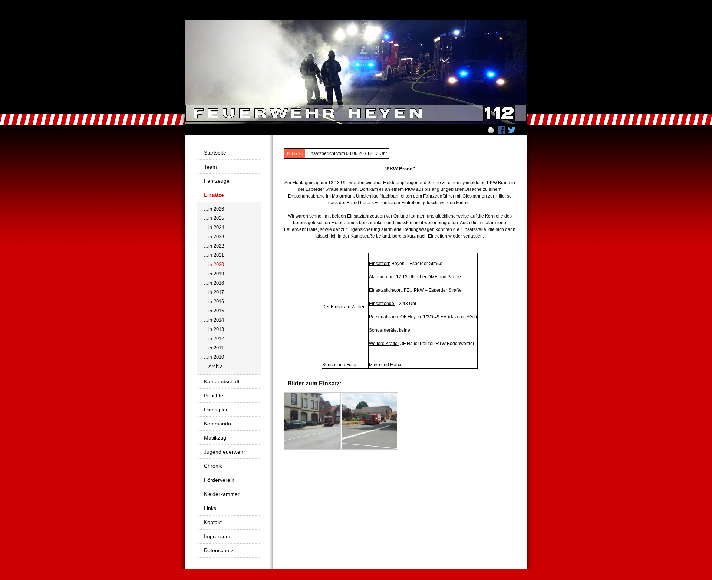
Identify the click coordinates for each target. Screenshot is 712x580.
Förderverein (219, 480)
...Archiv (213, 366)
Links (210, 508)
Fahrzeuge (217, 181)
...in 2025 (214, 218)
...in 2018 (214, 283)
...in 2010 (214, 357)
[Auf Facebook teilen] (501, 129)
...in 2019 (214, 273)
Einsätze (214, 195)
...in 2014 (214, 320)
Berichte (213, 395)
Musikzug (215, 438)
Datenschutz (218, 550)
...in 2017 (214, 292)
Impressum (217, 536)
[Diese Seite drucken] (491, 129)
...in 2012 (214, 338)
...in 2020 (214, 264)
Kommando (217, 424)
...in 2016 (214, 301)
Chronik (213, 466)
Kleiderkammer (222, 494)
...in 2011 (214, 348)
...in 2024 (214, 227)
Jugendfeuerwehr (224, 452)
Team (210, 167)
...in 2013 (214, 329)
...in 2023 (214, 236)
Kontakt (213, 522)
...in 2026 (214, 209)
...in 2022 (214, 246)
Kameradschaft (222, 381)
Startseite (215, 153)
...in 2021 (214, 255)
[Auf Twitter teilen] (511, 129)
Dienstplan (216, 409)
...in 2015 (214, 311)
